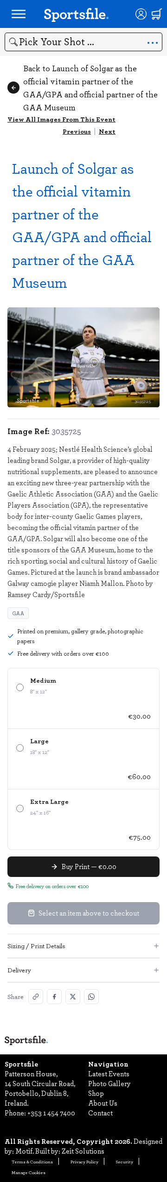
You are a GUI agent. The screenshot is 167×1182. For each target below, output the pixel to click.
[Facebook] (54, 996)
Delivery (19, 969)
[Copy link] (35, 996)
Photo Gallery (109, 1083)
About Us (102, 1102)
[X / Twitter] (72, 996)
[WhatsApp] (91, 996)
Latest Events (108, 1073)
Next (107, 131)
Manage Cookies (28, 1172)
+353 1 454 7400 (51, 1112)
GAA (18, 613)
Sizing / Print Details (36, 945)
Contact (100, 1112)
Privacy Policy (84, 1161)
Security (124, 1161)
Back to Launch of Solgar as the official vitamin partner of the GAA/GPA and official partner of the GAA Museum (90, 87)
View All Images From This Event (61, 119)
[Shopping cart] (156, 14)
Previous (77, 131)
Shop (96, 1093)
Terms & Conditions (32, 1161)
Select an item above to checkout (89, 912)
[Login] (141, 14)
